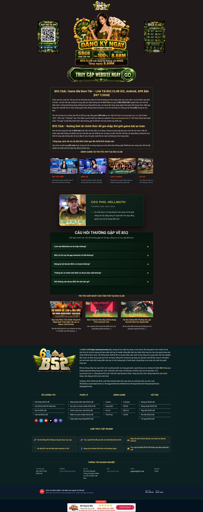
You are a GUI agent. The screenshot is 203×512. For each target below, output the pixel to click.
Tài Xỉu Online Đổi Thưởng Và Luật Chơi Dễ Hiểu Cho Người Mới (137, 321)
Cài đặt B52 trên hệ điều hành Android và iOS (51, 448)
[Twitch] (56, 420)
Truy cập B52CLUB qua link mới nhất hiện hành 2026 (100, 440)
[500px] (41, 420)
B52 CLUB (86, 350)
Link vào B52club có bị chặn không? (101, 246)
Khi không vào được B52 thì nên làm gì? (101, 281)
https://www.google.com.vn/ (127, 115)
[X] (51, 420)
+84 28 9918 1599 (113, 471)
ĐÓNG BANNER (101, 501)
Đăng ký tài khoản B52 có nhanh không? (101, 264)
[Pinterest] (36, 420)
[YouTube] (46, 420)
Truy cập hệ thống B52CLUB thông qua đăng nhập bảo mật (148, 448)
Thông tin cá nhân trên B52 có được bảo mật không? (101, 272)
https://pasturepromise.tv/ (121, 118)
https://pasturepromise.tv (68, 472)
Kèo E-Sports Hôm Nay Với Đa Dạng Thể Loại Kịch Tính (101, 321)
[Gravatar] (60, 420)
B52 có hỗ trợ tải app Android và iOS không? (101, 255)
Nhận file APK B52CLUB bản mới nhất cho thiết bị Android (146, 440)
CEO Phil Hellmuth (108, 202)
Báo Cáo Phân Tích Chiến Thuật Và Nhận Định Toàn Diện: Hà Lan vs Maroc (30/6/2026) (66, 322)
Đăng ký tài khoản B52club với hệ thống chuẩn (98, 448)
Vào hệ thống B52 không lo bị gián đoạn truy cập (52, 440)
